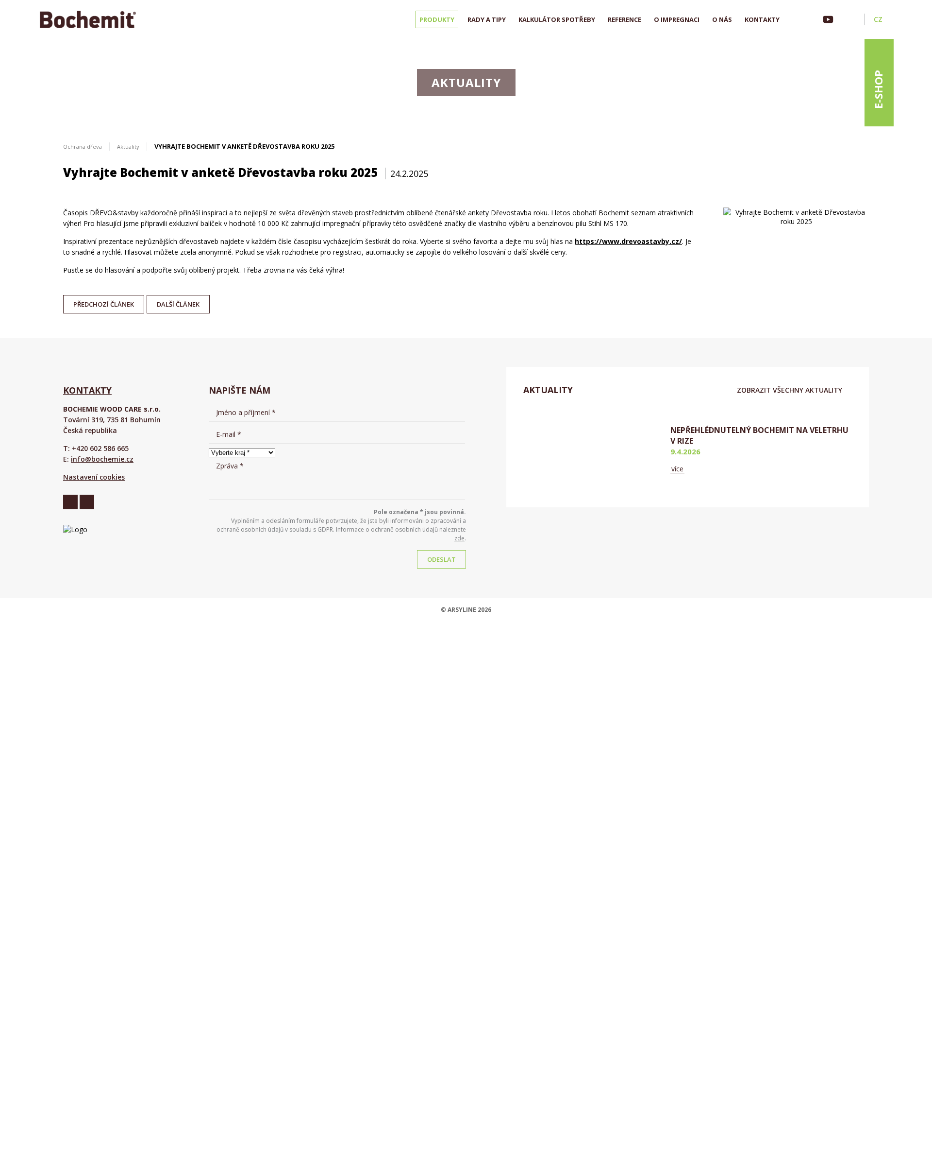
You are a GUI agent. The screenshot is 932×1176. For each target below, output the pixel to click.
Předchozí (104, 302)
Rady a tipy (486, 19)
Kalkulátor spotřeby (556, 19)
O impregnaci (676, 19)
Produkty (436, 19)
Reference (624, 19)
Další (178, 302)
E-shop (878, 89)
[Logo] (87, 19)
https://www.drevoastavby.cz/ (628, 241)
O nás (722, 19)
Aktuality (128, 146)
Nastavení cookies (94, 477)
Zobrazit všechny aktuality (789, 390)
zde (459, 538)
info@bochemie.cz (102, 459)
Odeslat (441, 559)
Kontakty (762, 19)
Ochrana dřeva (82, 146)
